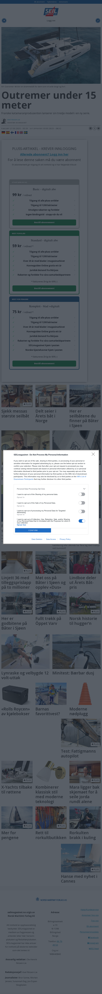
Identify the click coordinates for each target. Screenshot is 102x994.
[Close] (94, 455)
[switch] (82, 494)
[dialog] (51, 497)
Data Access (51, 539)
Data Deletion (37, 539)
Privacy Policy (65, 539)
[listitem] (51, 488)
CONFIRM (33, 530)
